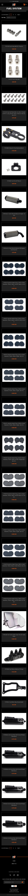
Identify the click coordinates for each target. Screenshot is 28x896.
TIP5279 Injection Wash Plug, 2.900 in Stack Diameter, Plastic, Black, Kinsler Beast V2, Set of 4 (14, 600)
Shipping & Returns (14, 872)
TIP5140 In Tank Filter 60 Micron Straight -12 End (14, 214)
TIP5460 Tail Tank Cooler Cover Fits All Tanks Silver (14, 635)
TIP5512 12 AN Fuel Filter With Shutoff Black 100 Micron (14, 839)
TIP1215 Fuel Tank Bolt (14, 79)
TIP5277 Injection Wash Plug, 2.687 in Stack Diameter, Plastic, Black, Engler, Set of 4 (14, 530)
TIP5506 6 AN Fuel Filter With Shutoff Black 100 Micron (14, 735)
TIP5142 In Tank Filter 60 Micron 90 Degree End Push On (14, 249)
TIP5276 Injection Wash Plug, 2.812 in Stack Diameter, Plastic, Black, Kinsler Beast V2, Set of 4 (14, 495)
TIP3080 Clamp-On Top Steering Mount (14, 148)
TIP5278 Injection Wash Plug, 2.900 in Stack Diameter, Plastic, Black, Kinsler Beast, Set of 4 (14, 565)
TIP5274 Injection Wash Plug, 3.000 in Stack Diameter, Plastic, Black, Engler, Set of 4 (14, 424)
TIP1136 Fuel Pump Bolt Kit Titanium (14, 46)
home (14, 861)
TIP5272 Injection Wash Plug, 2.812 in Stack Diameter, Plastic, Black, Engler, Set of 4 (14, 355)
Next (18, 14)
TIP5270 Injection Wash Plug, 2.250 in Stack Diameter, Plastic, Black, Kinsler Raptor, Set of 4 (14, 284)
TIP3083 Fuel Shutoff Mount (14, 181)
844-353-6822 (16, 1)
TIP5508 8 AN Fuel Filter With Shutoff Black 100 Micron (14, 770)
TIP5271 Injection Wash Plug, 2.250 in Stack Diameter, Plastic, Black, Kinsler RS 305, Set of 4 (14, 320)
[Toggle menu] (4, 5)
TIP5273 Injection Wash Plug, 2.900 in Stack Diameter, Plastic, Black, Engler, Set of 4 (14, 389)
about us (14, 863)
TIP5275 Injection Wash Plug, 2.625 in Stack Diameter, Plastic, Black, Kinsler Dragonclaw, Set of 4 (14, 459)
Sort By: (4, 17)
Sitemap (19, 894)
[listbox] (11, 17)
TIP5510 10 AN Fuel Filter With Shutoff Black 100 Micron (14, 804)
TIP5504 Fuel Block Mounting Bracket (14, 702)
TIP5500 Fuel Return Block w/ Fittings (14, 669)
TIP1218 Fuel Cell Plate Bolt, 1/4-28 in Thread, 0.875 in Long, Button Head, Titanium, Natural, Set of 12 (14, 113)
